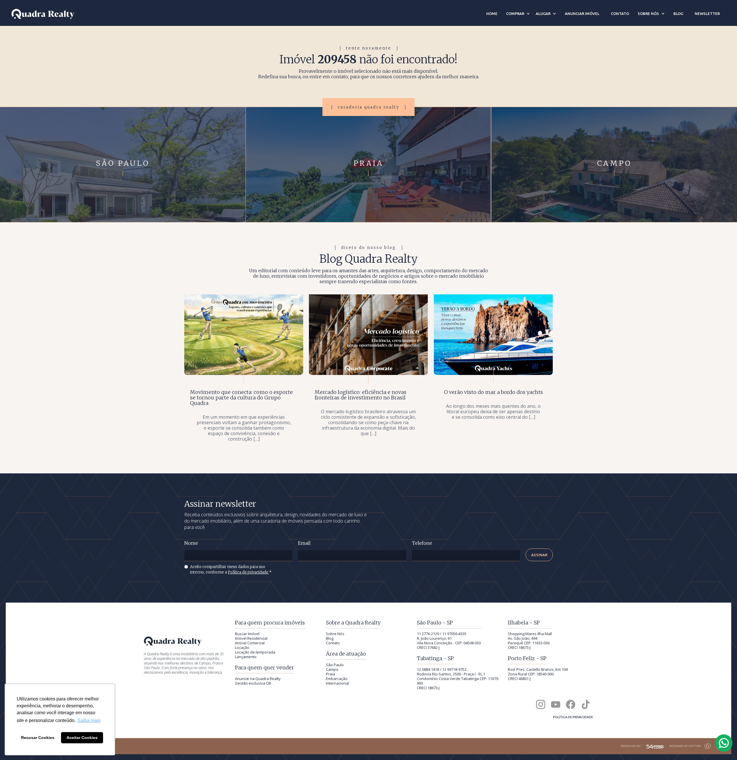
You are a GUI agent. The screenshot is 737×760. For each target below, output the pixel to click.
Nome (191, 543)
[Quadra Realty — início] (43, 14)
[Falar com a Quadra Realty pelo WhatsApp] (724, 743)
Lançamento (246, 656)
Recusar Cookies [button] (37, 737)
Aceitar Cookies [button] (82, 737)
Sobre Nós (335, 633)
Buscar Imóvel (247, 633)
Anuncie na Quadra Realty (258, 678)
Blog (329, 638)
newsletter (707, 14)
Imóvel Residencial (251, 638)
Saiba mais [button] (88, 720)
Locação (242, 647)
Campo (332, 669)
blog (678, 14)
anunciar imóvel (582, 14)
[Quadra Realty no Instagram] (540, 704)
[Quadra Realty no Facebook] (570, 704)
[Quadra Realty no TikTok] (585, 704)
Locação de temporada (255, 652)
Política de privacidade (248, 572)
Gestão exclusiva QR (253, 683)
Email (304, 543)
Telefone (422, 543)
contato (620, 14)
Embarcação (336, 678)
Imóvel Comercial (250, 642)
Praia (330, 674)
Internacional (337, 683)
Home (491, 14)
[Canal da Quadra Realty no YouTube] (555, 704)
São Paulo (335, 664)
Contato (333, 642)
